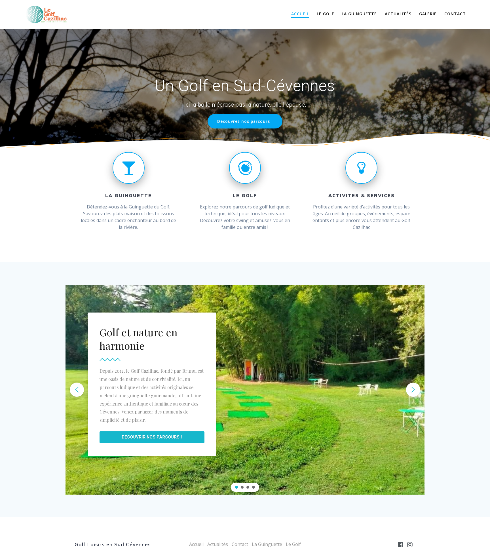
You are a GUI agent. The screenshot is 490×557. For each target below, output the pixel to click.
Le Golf (325, 13)
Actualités (398, 13)
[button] (77, 390)
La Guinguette (359, 13)
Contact (455, 13)
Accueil (300, 13)
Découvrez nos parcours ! (245, 121)
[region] (245, 389)
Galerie (428, 13)
